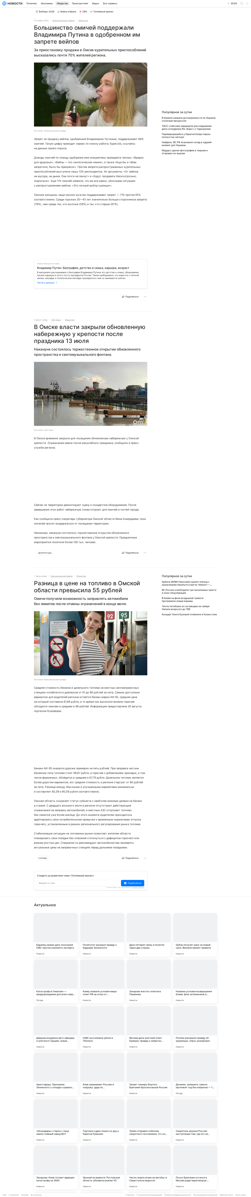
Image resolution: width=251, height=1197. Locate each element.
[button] (90, 95)
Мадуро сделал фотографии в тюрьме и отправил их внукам (185, 152)
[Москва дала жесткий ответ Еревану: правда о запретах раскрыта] (149, 1028)
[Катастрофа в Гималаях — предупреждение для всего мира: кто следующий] (56, 981)
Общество (83, 20)
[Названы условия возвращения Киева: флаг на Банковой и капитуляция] (195, 981)
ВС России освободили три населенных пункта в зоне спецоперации (189, 591)
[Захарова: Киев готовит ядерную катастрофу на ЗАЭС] (56, 1167)
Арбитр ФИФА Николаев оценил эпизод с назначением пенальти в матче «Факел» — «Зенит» (186, 583)
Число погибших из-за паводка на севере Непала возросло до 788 (186, 608)
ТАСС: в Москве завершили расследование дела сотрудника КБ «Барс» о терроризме (187, 127)
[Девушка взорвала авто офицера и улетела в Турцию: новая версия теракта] (56, 1028)
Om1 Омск (56, 320)
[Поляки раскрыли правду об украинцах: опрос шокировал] (195, 1028)
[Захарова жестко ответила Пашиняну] (149, 981)
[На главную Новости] (14, 3)
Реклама (24, 1195)
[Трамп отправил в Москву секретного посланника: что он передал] (149, 1121)
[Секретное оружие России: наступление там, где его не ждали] (195, 1121)
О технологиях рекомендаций (149, 1195)
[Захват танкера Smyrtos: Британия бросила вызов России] (149, 1074)
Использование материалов (205, 1195)
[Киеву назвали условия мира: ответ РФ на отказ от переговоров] (102, 981)
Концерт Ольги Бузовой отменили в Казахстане (189, 614)
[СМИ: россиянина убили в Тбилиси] (102, 1028)
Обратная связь (226, 1195)
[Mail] (4, 3)
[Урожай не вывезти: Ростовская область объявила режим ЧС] (102, 1167)
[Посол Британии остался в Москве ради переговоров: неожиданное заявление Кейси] (195, 1167)
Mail (4, 1195)
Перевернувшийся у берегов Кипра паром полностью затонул (186, 135)
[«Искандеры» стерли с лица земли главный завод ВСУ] (56, 1121)
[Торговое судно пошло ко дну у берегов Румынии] (102, 1121)
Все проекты (36, 1195)
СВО (84, 11)
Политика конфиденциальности (177, 1195)
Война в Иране (68, 11)
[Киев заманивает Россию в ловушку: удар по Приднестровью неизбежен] (102, 1074)
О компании (14, 1195)
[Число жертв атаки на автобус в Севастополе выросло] (149, 1167)
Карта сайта (240, 1195)
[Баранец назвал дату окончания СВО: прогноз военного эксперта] (56, 935)
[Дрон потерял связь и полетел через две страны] (149, 935)
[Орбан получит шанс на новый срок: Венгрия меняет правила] (195, 935)
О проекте (130, 1195)
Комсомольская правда (63, 20)
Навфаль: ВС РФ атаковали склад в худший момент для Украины (186, 144)
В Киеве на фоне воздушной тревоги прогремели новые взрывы (183, 599)
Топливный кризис (103, 11)
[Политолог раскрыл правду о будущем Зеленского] (102, 935)
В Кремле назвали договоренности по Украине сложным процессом (189, 119)
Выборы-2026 (46, 11)
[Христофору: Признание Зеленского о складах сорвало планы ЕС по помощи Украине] (56, 1074)
